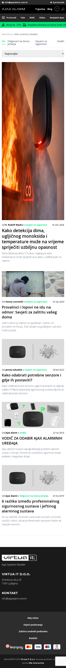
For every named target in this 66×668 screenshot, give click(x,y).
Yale (23, 17)
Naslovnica (7, 34)
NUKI (32, 17)
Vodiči (60, 41)
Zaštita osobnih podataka (33, 631)
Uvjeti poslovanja (33, 624)
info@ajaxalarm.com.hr (16, 2)
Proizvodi (11, 17)
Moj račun (33, 617)
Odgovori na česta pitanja (18, 43)
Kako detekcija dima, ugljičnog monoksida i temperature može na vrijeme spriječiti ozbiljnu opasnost (33, 239)
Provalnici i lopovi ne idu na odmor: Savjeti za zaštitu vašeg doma (29, 312)
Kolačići (33, 638)
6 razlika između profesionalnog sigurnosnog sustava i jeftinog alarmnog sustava (30, 506)
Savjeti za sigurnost (41, 43)
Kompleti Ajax (57, 17)
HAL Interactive (36, 663)
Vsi (3, 41)
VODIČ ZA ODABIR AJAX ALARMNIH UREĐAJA (32, 441)
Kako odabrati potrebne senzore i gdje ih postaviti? (31, 377)
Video (42, 17)
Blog (49, 9)
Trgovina (40, 9)
